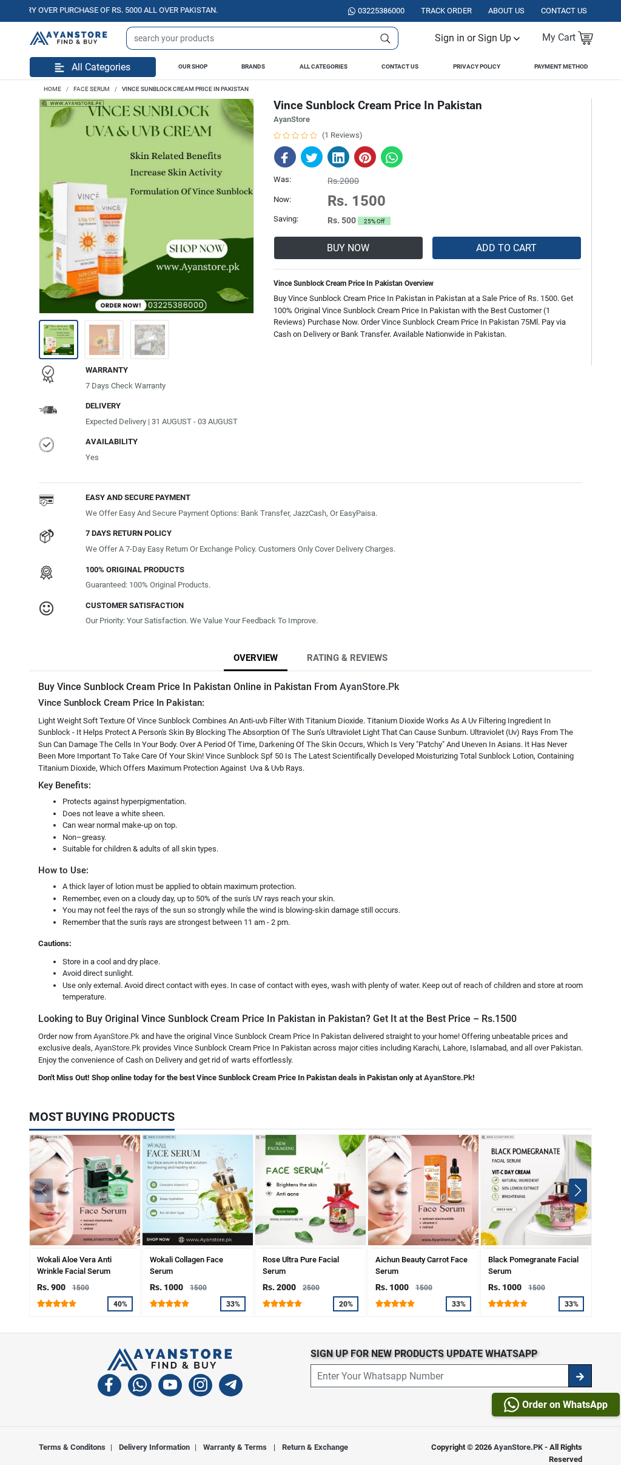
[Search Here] (385, 38)
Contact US (564, 10)
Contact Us (399, 66)
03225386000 (381, 10)
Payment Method (561, 66)
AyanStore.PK (518, 1447)
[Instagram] (200, 1387)
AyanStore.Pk (369, 686)
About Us (506, 10)
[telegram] (231, 1387)
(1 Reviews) (342, 135)
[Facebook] (109, 1387)
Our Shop (192, 66)
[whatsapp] (140, 1387)
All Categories (323, 66)
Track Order (446, 10)
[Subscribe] (580, 1375)
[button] (477, 38)
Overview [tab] (255, 657)
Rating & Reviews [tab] (347, 657)
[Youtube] (170, 1387)
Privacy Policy (476, 66)
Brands (253, 66)
